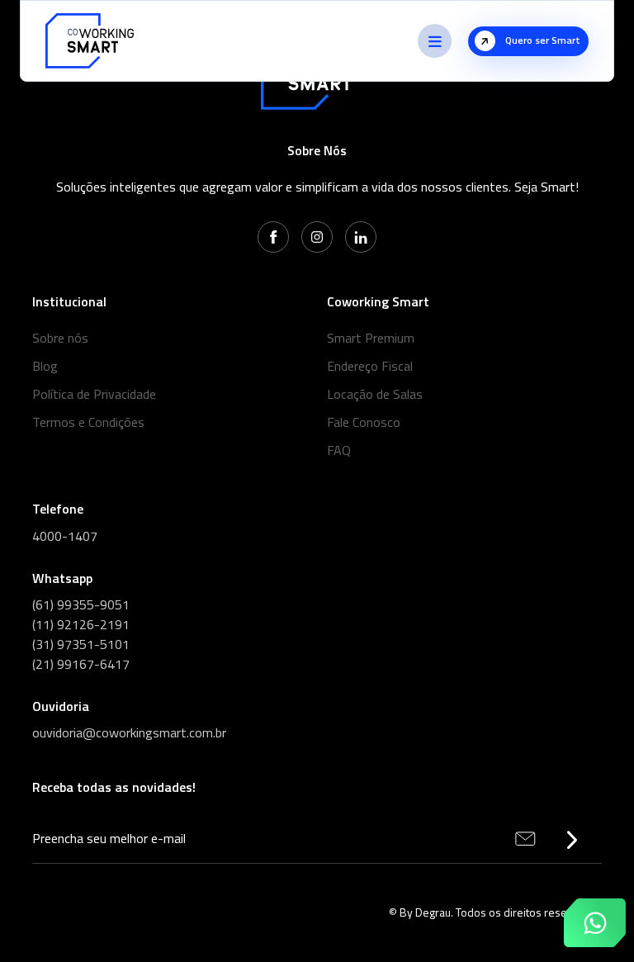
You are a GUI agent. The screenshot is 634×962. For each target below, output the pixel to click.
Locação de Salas (375, 394)
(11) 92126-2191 (81, 624)
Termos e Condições (88, 422)
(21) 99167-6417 (81, 664)
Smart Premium (370, 338)
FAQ (339, 450)
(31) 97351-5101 (81, 644)
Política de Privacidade (94, 394)
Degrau (433, 912)
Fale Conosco (363, 422)
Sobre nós (60, 338)
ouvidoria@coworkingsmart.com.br (129, 732)
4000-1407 (64, 536)
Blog (45, 366)
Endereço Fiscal (370, 366)
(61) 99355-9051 (81, 604)
